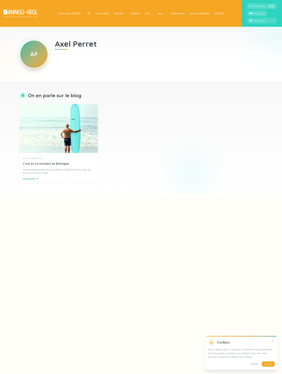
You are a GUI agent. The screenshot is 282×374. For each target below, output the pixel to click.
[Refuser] (273, 340)
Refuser (254, 364)
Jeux (160, 13)
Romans (118, 13)
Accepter (268, 364)
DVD (147, 13)
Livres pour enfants (68, 13)
